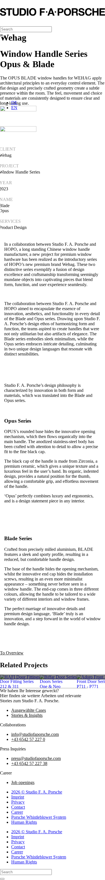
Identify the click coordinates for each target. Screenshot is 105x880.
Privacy (18, 802)
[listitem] (20, 677)
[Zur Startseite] (52, 14)
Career (17, 812)
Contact (18, 807)
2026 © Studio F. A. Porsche (36, 792)
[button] (5, 21)
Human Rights (24, 822)
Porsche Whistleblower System (38, 817)
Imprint (17, 797)
